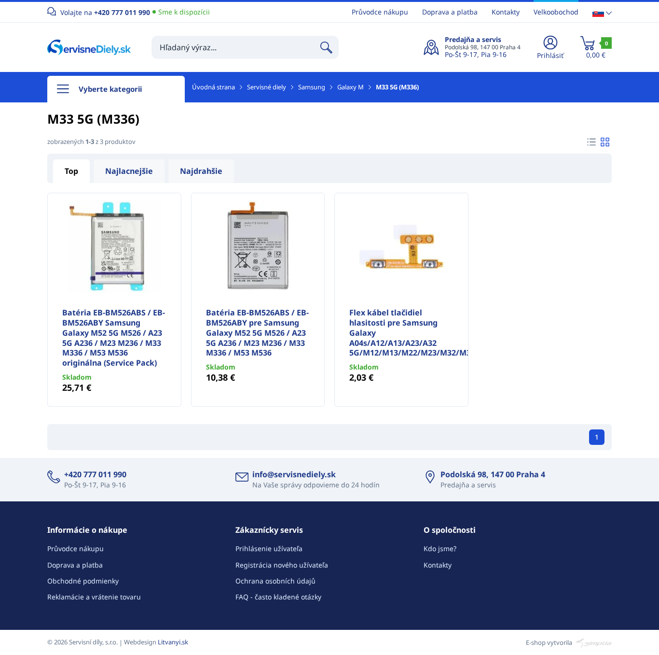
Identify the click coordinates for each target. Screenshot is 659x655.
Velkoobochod (556, 11)
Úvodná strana (213, 87)
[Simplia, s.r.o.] (593, 642)
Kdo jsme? (440, 548)
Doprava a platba (450, 11)
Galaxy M (350, 87)
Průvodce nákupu (380, 11)
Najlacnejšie (129, 171)
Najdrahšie (201, 171)
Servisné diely (266, 87)
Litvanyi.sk (173, 642)
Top (71, 171)
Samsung (311, 87)
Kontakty (506, 11)
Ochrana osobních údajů (275, 580)
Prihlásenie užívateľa (268, 548)
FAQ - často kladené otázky (278, 596)
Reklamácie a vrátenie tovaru (94, 596)
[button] (602, 12)
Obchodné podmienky (83, 580)
